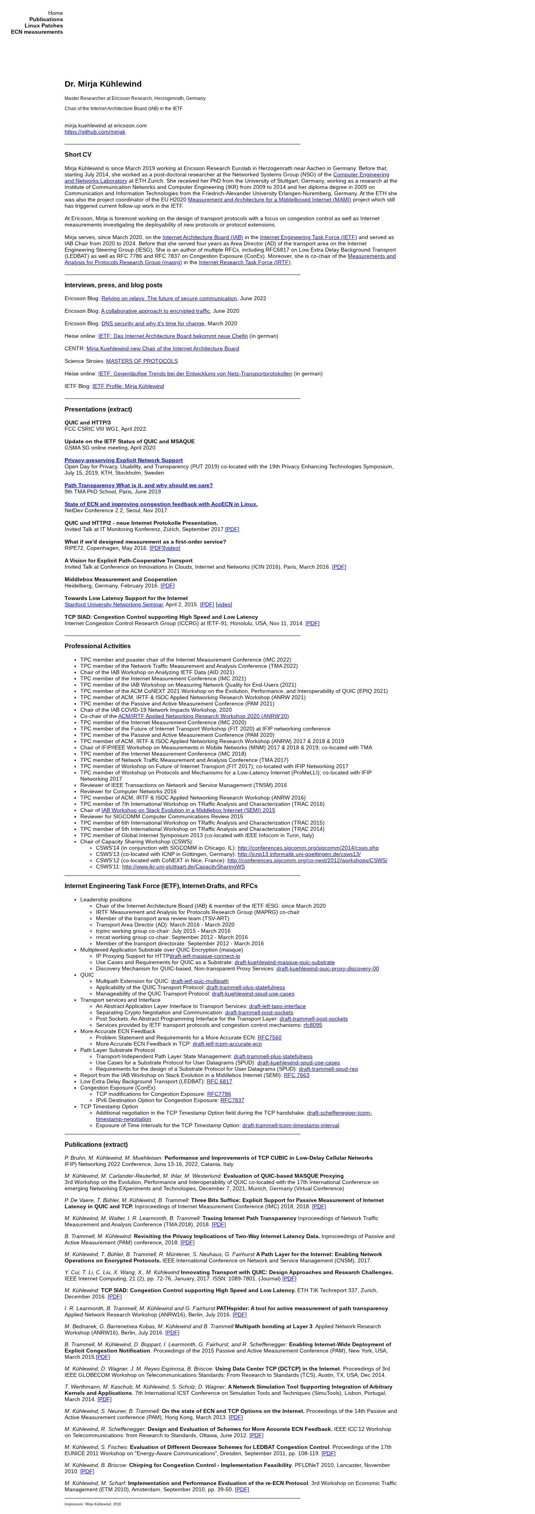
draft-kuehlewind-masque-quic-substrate (285, 962)
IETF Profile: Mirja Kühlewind (128, 386)
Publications (46, 19)
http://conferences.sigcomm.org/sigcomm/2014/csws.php (308, 848)
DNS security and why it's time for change (152, 323)
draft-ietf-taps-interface (277, 1006)
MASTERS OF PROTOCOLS (142, 361)
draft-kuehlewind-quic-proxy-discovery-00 (328, 968)
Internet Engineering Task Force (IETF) (308, 237)
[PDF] (232, 529)
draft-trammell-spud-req (328, 1069)
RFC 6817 (219, 1081)
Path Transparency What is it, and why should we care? (139, 485)
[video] (172, 548)
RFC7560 (270, 1037)
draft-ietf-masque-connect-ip (205, 956)
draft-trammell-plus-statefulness (245, 987)
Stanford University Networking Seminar (114, 604)
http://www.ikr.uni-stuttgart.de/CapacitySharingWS (183, 866)
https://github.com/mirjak (95, 132)
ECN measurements (37, 32)
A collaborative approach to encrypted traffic (155, 311)
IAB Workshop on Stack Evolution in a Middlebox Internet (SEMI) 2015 (188, 810)
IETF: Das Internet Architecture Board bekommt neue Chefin (173, 336)
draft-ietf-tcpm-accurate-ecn (227, 1044)
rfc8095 (313, 1025)
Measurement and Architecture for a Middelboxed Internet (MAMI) (269, 199)
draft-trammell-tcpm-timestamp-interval (290, 1125)
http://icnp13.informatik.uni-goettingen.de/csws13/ (299, 854)
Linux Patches (44, 25)
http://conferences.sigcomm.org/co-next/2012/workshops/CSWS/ (307, 860)
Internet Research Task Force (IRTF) (245, 262)
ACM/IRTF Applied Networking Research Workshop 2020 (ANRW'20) (203, 716)
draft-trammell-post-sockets (259, 1012)
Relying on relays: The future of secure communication (169, 298)
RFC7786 (219, 1094)
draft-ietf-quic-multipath (200, 981)
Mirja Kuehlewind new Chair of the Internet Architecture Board (163, 348)
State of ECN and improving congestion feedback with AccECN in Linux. (161, 504)
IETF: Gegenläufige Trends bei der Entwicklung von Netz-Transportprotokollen (195, 373)
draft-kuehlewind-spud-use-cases (253, 993)
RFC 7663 (296, 1075)
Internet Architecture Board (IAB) (203, 237)
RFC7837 (232, 1100)
